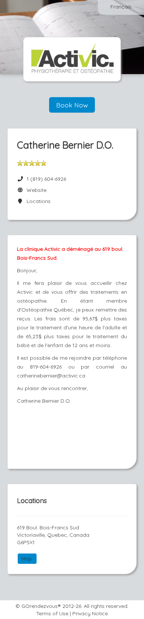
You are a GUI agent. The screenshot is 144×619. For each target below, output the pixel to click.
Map (26, 558)
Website (35, 190)
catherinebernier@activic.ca (51, 375)
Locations (37, 201)
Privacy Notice (90, 613)
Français (120, 6)
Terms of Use (52, 613)
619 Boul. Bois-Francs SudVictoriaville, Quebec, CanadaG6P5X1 (53, 535)
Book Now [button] (72, 105)
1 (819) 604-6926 (46, 179)
